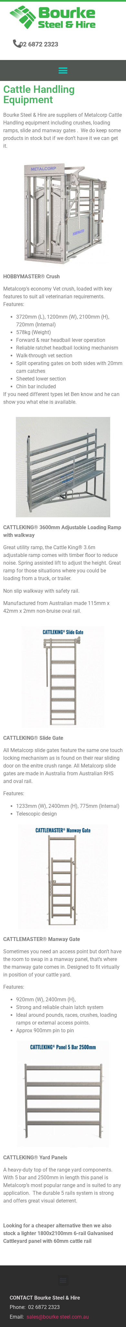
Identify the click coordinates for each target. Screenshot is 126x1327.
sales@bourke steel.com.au (57, 1317)
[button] (63, 70)
